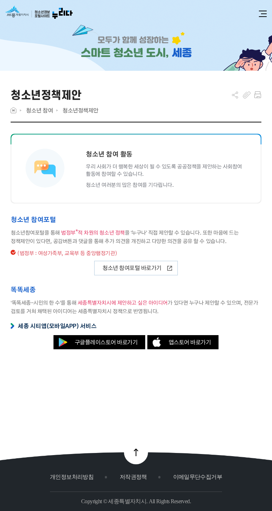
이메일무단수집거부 (197, 477)
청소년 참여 (39, 110)
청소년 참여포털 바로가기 (132, 268)
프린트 (257, 94)
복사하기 (246, 94)
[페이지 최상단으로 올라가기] (136, 452)
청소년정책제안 (80, 110)
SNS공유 (235, 94)
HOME (13, 110)
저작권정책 (133, 477)
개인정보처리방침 (72, 477)
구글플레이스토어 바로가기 (106, 342)
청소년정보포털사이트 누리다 (39, 14)
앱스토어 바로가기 (190, 342)
